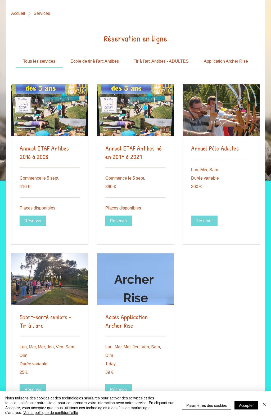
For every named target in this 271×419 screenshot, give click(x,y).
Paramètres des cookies (206, 405)
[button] (33, 221)
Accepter (246, 405)
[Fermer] (264, 405)
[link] (39, 61)
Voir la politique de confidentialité (50, 412)
